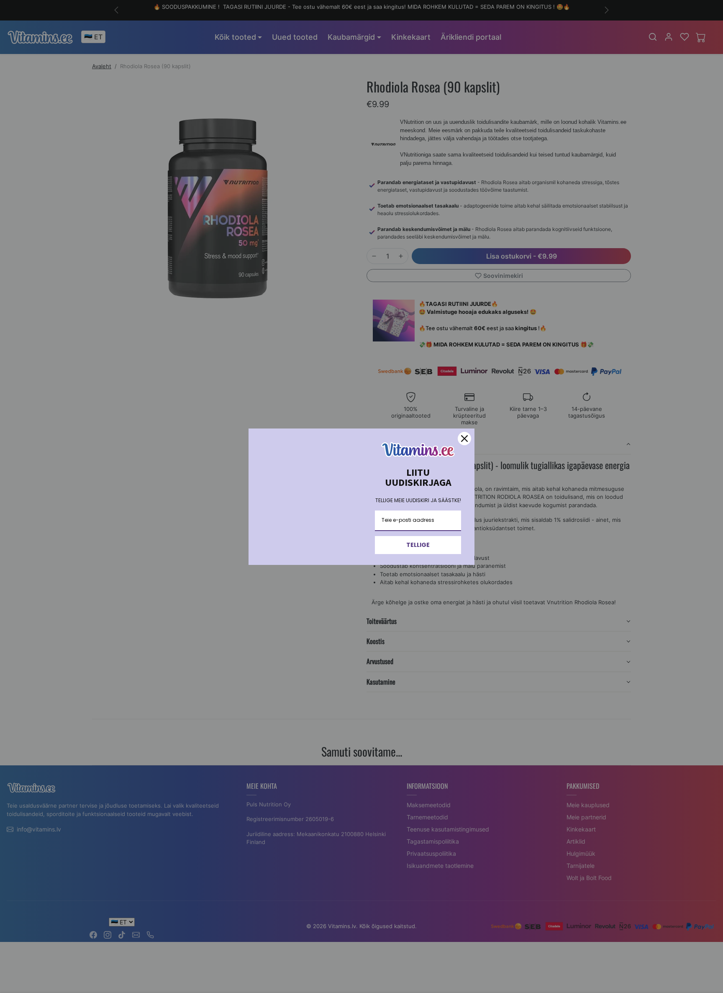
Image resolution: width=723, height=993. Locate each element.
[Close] (464, 439)
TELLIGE (418, 545)
